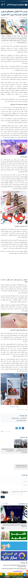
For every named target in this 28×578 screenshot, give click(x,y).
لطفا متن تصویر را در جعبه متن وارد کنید (19, 491)
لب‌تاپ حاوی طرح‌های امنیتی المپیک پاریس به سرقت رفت (21, 466)
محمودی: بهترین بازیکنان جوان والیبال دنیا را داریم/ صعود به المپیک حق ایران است (14, 565)
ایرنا (15, 4)
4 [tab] (1, 503)
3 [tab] (3, 503)
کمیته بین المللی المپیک (21, 420)
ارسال (3, 497)
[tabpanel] (14, 517)
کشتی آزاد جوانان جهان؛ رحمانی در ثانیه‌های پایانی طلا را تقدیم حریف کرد (14, 569)
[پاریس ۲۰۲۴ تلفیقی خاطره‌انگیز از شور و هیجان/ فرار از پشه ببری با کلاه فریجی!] (14, 26)
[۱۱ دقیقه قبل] (14, 514)
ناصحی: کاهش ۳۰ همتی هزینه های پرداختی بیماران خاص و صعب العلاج (15, 525)
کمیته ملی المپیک (15, 418)
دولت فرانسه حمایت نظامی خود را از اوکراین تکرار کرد (8, 450)
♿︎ (25, 574)
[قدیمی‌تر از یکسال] (20, 443)
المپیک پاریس (23, 418)
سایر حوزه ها (12, 406)
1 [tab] (6, 503)
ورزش (17, 406)
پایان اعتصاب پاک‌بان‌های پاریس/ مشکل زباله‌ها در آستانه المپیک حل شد (21, 450)
